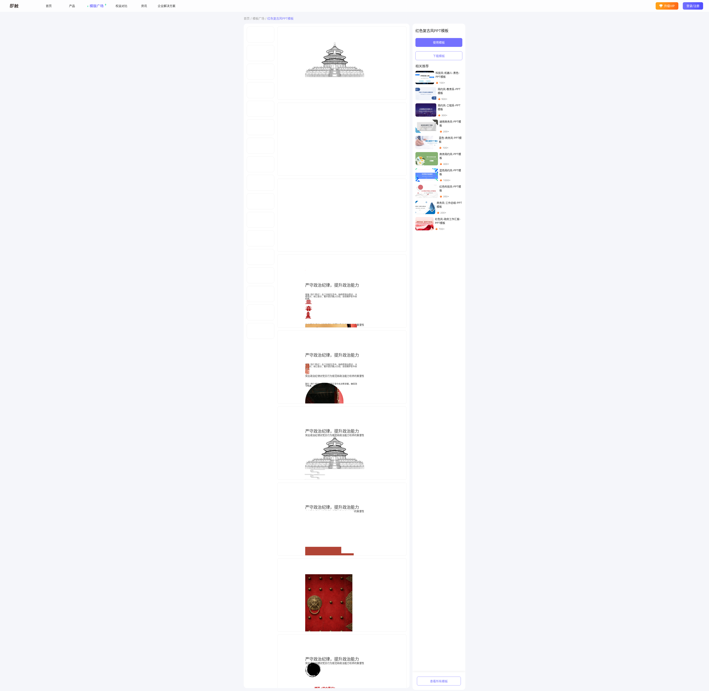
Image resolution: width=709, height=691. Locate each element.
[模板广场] (96, 6)
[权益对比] (121, 6)
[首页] (49, 6)
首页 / (248, 18)
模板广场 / (260, 18)
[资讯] (144, 6)
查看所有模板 (439, 681)
